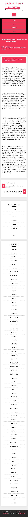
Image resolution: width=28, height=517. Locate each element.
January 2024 (14, 359)
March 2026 (14, 260)
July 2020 (14, 499)
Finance (14, 217)
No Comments (12, 60)
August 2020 (14, 495)
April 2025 (14, 302)
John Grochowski (8, 59)
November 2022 (14, 412)
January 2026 (14, 268)
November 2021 (14, 446)
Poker (14, 232)
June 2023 (14, 385)
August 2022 (14, 423)
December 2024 (14, 317)
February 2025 (14, 310)
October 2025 (14, 279)
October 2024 (14, 325)
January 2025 (14, 313)
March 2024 (14, 351)
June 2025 (14, 294)
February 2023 (14, 401)
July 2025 (14, 291)
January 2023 (14, 404)
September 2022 (14, 419)
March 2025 (14, 306)
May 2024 (14, 344)
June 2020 (14, 503)
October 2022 (14, 416)
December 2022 (14, 408)
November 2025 (14, 275)
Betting (14, 24)
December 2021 (14, 442)
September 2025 (14, 283)
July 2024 (14, 336)
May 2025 (14, 298)
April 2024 (14, 347)
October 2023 (14, 370)
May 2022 (14, 427)
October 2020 (14, 488)
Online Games (14, 228)
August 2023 (14, 378)
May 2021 (14, 461)
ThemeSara (22, 513)
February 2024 (14, 355)
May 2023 (14, 389)
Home (14, 20)
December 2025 (14, 272)
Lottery (14, 224)
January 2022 (14, 438)
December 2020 (14, 480)
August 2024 (14, 332)
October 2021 (14, 450)
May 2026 (14, 253)
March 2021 (14, 469)
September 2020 (14, 491)
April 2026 (14, 257)
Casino (6, 60)
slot (14, 31)
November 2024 (14, 321)
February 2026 (14, 264)
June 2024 (14, 340)
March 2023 (14, 397)
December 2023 (14, 363)
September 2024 (14, 329)
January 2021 (14, 476)
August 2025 (14, 287)
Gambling (14, 27)
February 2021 (14, 472)
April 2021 (14, 465)
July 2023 (14, 382)
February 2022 (14, 435)
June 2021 (14, 457)
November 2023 (14, 366)
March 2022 (14, 431)
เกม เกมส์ (12, 139)
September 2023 (14, 374)
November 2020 (14, 484)
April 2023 (14, 393)
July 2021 (14, 454)
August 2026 (14, 249)
